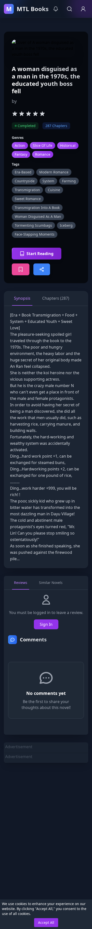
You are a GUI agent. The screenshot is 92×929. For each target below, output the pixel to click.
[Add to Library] (20, 269)
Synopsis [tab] (22, 298)
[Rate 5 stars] (42, 113)
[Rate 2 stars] (22, 113)
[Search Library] (69, 9)
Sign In (46, 624)
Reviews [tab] (20, 582)
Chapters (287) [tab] (55, 298)
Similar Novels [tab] (51, 582)
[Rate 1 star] (15, 113)
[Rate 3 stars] (28, 113)
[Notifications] (56, 9)
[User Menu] (83, 9)
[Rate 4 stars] (35, 113)
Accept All (46, 922)
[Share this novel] (41, 269)
